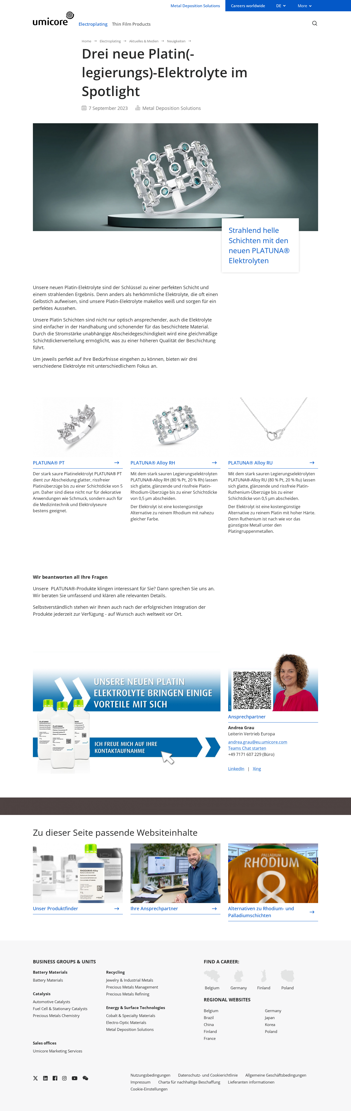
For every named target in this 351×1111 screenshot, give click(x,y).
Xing (257, 769)
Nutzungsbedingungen (150, 1075)
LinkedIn (236, 769)
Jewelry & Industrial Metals (129, 980)
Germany (238, 987)
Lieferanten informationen (251, 1082)
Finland (263, 987)
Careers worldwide (248, 5)
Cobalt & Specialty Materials (130, 1015)
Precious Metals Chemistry (56, 1015)
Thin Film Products (131, 24)
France (210, 1038)
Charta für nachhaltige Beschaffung (189, 1082)
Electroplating (93, 24)
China (209, 1024)
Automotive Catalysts (51, 1001)
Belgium (212, 987)
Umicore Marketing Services (57, 1050)
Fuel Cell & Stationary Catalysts (60, 1008)
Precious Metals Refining (127, 993)
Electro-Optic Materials (126, 1022)
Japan (270, 1017)
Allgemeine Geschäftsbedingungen (275, 1075)
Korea (270, 1024)
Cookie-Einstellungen (149, 1088)
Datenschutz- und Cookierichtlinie (208, 1075)
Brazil (209, 1017)
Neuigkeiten (176, 41)
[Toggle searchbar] (314, 23)
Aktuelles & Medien (144, 41)
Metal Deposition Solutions (130, 1029)
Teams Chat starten (247, 748)
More (302, 5)
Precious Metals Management (132, 987)
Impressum (141, 1082)
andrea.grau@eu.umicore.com (257, 742)
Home (86, 41)
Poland (287, 987)
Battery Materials (48, 980)
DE (278, 5)
